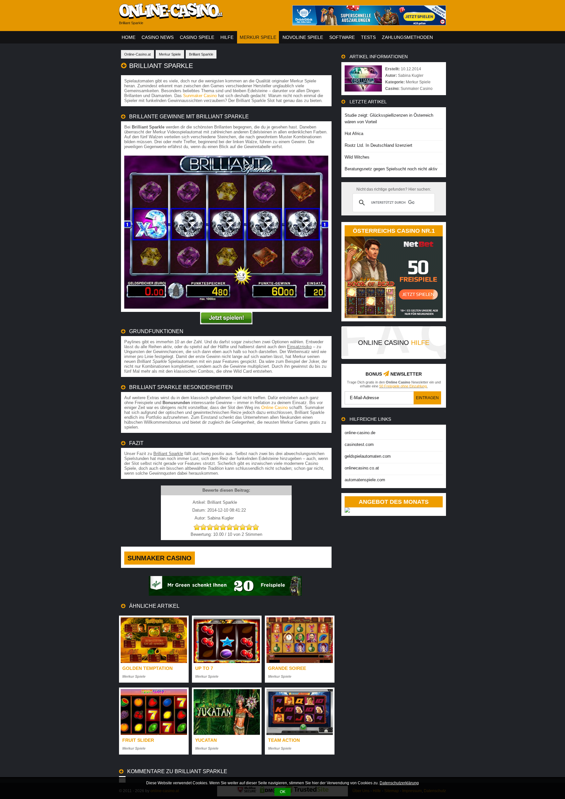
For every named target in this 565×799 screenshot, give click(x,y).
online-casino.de (360, 432)
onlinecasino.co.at (362, 468)
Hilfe (226, 37)
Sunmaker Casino (200, 95)
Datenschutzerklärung (399, 783)
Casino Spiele (197, 37)
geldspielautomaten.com (368, 456)
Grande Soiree (287, 668)
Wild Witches (357, 157)
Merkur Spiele (258, 37)
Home (128, 37)
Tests (368, 37)
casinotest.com (359, 444)
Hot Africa (354, 133)
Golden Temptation (147, 668)
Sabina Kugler (410, 75)
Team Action (284, 740)
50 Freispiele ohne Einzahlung (403, 386)
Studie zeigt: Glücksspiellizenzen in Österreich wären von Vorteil (389, 118)
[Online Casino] (200, 16)
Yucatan (206, 740)
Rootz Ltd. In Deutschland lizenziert (378, 145)
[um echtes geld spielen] (226, 322)
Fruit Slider (138, 740)
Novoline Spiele (302, 37)
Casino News (158, 37)
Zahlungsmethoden (407, 37)
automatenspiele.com (365, 479)
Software (342, 37)
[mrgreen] (225, 594)
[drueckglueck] (369, 23)
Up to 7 (204, 668)
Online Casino (274, 407)
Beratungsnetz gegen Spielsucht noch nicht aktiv (391, 168)
